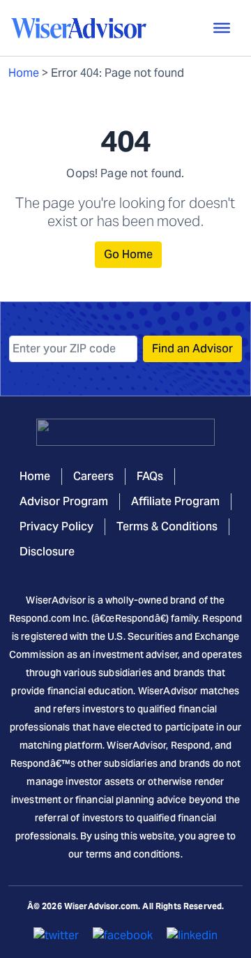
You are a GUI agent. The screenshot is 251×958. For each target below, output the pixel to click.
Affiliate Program (175, 501)
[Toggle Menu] (221, 28)
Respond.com (40, 618)
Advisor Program (64, 501)
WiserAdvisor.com (101, 906)
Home (23, 73)
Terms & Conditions (167, 526)
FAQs (150, 476)
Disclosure (47, 551)
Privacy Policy (56, 526)
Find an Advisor (192, 348)
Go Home (128, 254)
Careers (93, 476)
